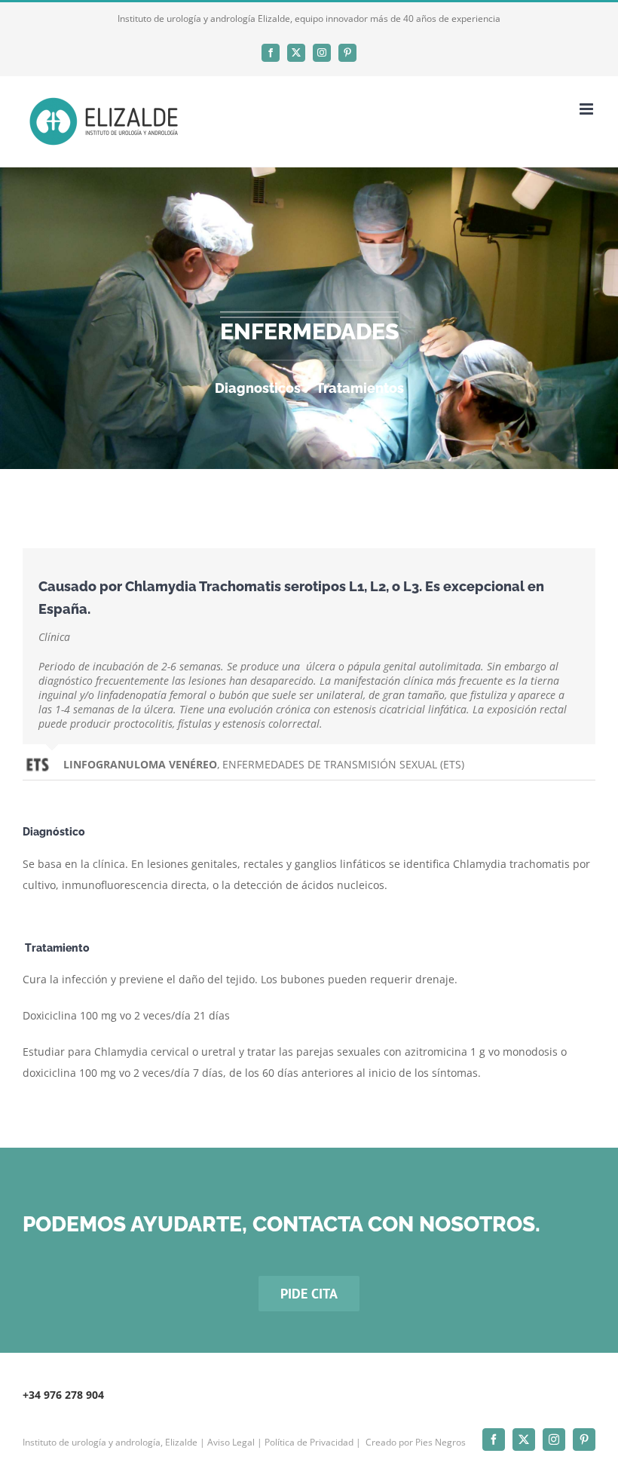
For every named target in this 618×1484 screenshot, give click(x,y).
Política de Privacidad (309, 1442)
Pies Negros (440, 1442)
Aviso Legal (231, 1442)
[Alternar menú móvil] (587, 109)
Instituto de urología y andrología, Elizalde (110, 1442)
